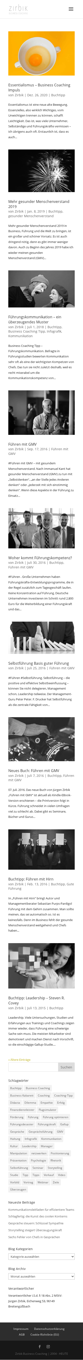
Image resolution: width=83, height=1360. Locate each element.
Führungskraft (47, 1124)
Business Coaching (38, 1088)
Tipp (25, 1175)
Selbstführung (19, 1168)
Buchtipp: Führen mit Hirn (30, 879)
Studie (14, 1175)
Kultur (14, 1146)
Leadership (29, 1146)
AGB (22, 1335)
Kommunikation (20, 336)
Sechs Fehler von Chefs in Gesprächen (34, 1237)
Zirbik (19, 95)
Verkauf (49, 1175)
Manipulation (18, 1153)
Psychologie (38, 1160)
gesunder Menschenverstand (31, 216)
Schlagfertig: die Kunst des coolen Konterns (37, 1216)
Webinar (43, 1182)
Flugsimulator (47, 1110)
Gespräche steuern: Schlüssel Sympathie (35, 1223)
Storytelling (55, 1168)
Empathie (47, 1103)
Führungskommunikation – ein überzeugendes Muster (34, 319)
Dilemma (30, 1103)
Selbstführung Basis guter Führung (38, 663)
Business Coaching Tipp (26, 331)
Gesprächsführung (41, 1132)
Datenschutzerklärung (49, 1329)
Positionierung (60, 1153)
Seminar (38, 1168)
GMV (60, 1132)
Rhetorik (55, 1160)
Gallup (64, 1124)
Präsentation (18, 1160)
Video (61, 1175)
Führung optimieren (55, 1117)
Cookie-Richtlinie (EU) (44, 1335)
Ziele (56, 1182)
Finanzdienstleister (22, 1110)
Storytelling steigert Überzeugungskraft (35, 1230)
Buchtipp (58, 95)
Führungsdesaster (21, 1124)
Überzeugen (18, 1189)
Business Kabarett (21, 1095)
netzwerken (38, 1153)
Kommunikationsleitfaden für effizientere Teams (41, 1210)
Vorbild (14, 1182)
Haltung (15, 1139)
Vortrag (28, 1182)
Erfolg (61, 1103)
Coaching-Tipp (63, 1095)
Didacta (15, 1103)
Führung (33, 1117)
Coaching (44, 1095)
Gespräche (17, 1132)
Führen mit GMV (22, 444)
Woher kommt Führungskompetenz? (40, 557)
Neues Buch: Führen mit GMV (33, 770)
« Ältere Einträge (19, 1060)
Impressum (20, 1329)
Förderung (17, 1117)
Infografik (54, 331)
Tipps (36, 1175)
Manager (47, 1146)
